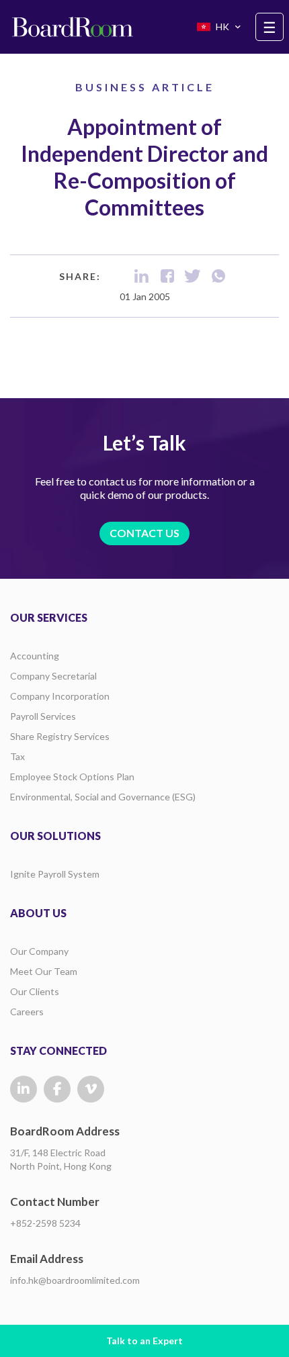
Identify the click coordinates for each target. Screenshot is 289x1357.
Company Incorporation (60, 696)
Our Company (39, 951)
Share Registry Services (60, 736)
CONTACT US (144, 532)
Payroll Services (43, 716)
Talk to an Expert (144, 1340)
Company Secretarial (53, 676)
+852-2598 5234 (45, 1223)
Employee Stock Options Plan (72, 776)
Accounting (34, 655)
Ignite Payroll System (54, 874)
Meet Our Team (43, 971)
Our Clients (34, 991)
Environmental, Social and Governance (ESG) (103, 796)
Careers (27, 1011)
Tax (17, 756)
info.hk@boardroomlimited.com (75, 1280)
